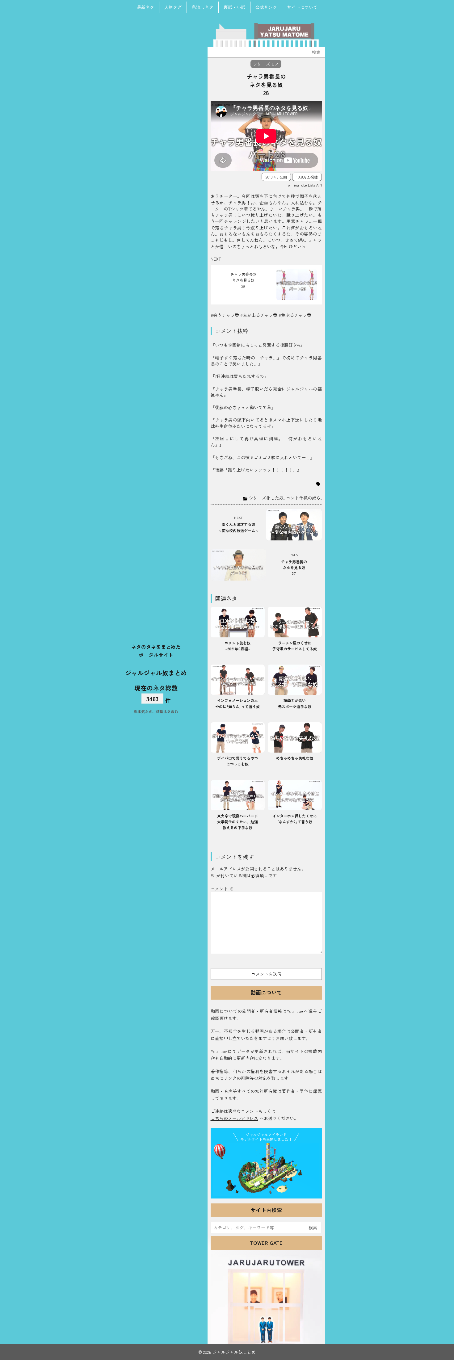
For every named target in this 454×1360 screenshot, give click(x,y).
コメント (222, 889)
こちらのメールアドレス (234, 1118)
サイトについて (302, 7)
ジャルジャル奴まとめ (156, 672)
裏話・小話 (234, 7)
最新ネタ (145, 7)
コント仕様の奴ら (303, 498)
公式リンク (266, 7)
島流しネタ (202, 7)
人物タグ (173, 7)
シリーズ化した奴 (266, 498)
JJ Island (266, 1169)
